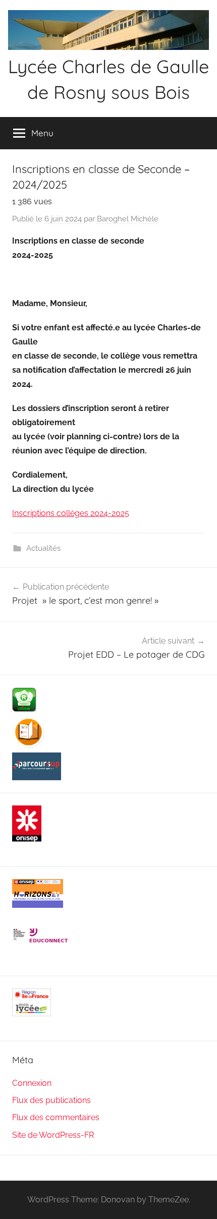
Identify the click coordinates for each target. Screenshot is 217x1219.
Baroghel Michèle (127, 218)
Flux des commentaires (55, 1117)
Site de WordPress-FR (53, 1135)
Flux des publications (51, 1100)
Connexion (31, 1083)
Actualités (43, 548)
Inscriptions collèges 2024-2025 (70, 513)
